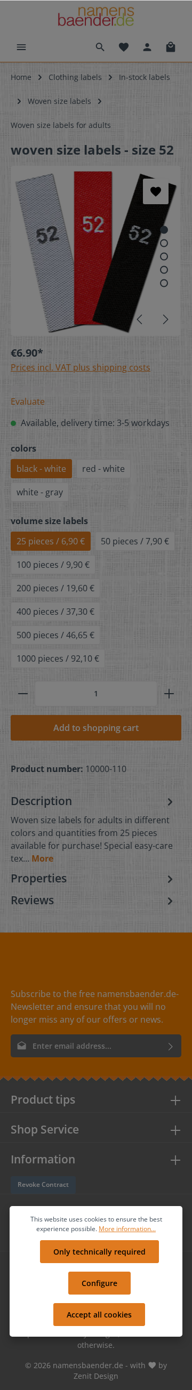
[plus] (169, 693)
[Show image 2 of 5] (164, 243)
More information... (127, 1228)
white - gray (40, 492)
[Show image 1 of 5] (164, 230)
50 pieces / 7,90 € (135, 541)
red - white (103, 469)
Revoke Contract (43, 1184)
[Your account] (147, 47)
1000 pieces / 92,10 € (58, 658)
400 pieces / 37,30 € (55, 611)
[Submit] (171, 1045)
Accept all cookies (99, 1314)
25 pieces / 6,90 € (51, 541)
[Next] (165, 319)
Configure (99, 1283)
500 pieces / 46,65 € (55, 635)
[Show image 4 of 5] (164, 270)
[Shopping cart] (170, 47)
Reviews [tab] (32, 900)
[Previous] (140, 319)
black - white (41, 469)
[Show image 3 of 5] (164, 256)
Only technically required (99, 1252)
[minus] (23, 693)
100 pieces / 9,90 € (53, 565)
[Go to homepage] (96, 16)
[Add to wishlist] (156, 191)
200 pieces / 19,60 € (55, 588)
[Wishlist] (123, 47)
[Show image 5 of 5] (164, 283)
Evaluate (28, 401)
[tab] (93, 828)
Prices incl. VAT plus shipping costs (80, 367)
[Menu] (21, 47)
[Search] (100, 47)
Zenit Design (96, 1376)
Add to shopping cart (96, 728)
